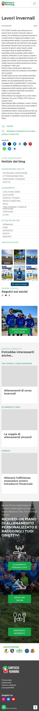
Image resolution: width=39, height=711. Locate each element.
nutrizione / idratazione (15, 173)
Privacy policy (7, 680)
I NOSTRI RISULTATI (10, 242)
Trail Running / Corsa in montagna (14, 208)
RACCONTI (7, 237)
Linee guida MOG (8, 688)
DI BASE (17, 407)
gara (33, 131)
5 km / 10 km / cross (11, 192)
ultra (6, 215)
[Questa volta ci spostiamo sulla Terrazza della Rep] (31, 273)
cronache (10, 126)
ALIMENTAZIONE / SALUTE (13, 169)
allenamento (11, 131)
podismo (5, 134)
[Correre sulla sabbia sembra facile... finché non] (7, 257)
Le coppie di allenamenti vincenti (18, 436)
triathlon (8, 212)
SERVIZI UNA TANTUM (19, 598)
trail (17, 134)
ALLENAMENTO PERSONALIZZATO (19, 566)
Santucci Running (11, 708)
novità (6, 234)
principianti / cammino (14, 179)
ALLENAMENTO (8, 188)
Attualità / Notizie (11, 220)
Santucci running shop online (19, 331)
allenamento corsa (23, 131)
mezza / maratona (11, 201)
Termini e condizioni (9, 685)
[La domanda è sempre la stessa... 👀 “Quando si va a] (19, 257)
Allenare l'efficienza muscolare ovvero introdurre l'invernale (18, 480)
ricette (6, 182)
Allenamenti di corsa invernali (18, 392)
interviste (8, 231)
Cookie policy (6, 683)
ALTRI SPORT (8, 195)
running (12, 134)
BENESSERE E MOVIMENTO (19, 631)
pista (5, 204)
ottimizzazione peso (13, 176)
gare (5, 228)
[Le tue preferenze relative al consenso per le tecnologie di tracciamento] (35, 707)
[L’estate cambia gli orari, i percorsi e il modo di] (31, 257)
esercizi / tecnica (11, 198)
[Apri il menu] (34, 3)
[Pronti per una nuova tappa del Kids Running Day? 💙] (7, 273)
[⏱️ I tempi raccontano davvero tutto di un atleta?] (19, 273)
